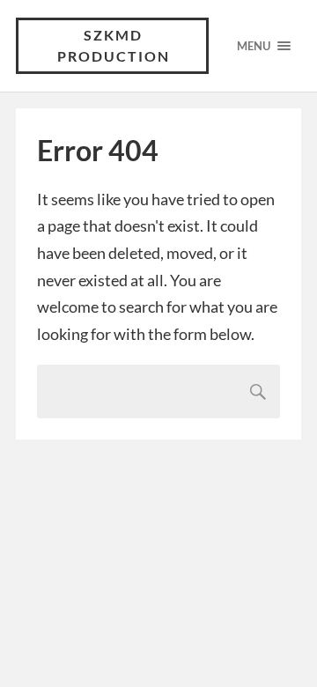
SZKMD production (113, 45)
